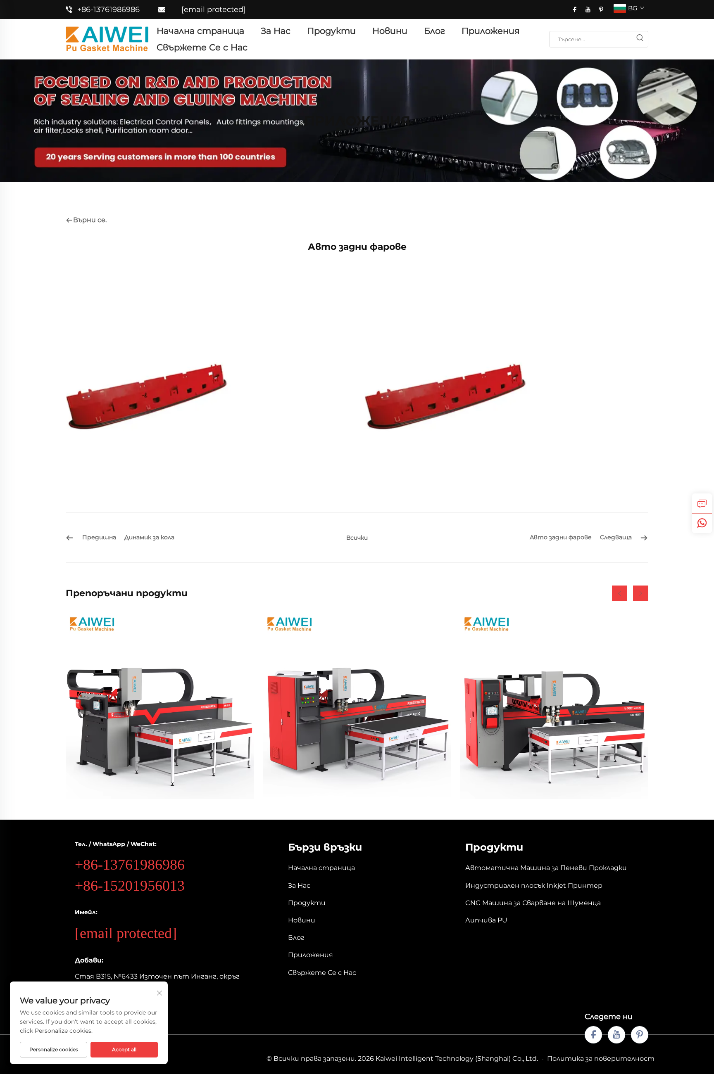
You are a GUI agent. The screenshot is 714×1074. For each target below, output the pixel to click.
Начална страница (200, 31)
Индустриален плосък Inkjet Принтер (533, 885)
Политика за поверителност (600, 1058)
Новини (389, 31)
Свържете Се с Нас (202, 47)
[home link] (107, 39)
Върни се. (90, 220)
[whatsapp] (702, 523)
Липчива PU (486, 920)
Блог (434, 31)
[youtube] (588, 9)
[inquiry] (702, 503)
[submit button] (639, 39)
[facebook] (574, 9)
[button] (619, 593)
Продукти (331, 31)
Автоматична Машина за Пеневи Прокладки (546, 868)
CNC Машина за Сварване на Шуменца (533, 903)
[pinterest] (601, 9)
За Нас (275, 31)
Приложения (491, 31)
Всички (357, 537)
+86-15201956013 (130, 885)
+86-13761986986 (108, 9)
